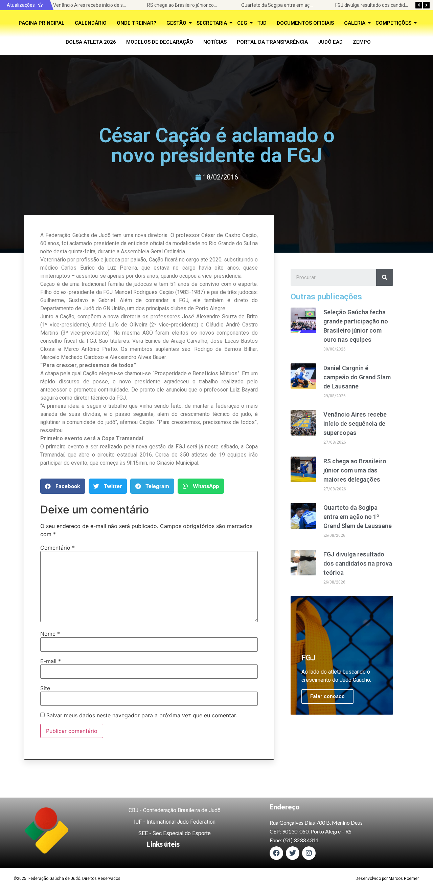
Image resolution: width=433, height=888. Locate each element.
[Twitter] (292, 853)
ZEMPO (362, 42)
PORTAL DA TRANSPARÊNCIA (272, 42)
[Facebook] (276, 853)
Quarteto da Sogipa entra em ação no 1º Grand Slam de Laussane (311, 5)
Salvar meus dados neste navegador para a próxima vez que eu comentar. (141, 715)
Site (45, 688)
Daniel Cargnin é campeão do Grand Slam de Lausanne (357, 377)
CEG (242, 23)
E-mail (50, 661)
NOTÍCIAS (215, 42)
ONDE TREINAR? (136, 23)
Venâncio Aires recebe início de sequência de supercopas (114, 5)
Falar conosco (327, 696)
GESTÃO (176, 23)
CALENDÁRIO (91, 23)
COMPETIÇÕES (393, 23)
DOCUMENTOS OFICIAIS (305, 23)
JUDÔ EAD (330, 42)
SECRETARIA (212, 23)
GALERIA (354, 23)
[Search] (384, 277)
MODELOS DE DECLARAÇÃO (159, 42)
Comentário (57, 547)
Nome (50, 633)
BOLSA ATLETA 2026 (91, 42)
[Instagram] (309, 853)
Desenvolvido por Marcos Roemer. (387, 878)
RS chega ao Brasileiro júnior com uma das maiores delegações (214, 5)
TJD (262, 23)
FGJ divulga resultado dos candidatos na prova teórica (357, 563)
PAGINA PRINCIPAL (42, 23)
